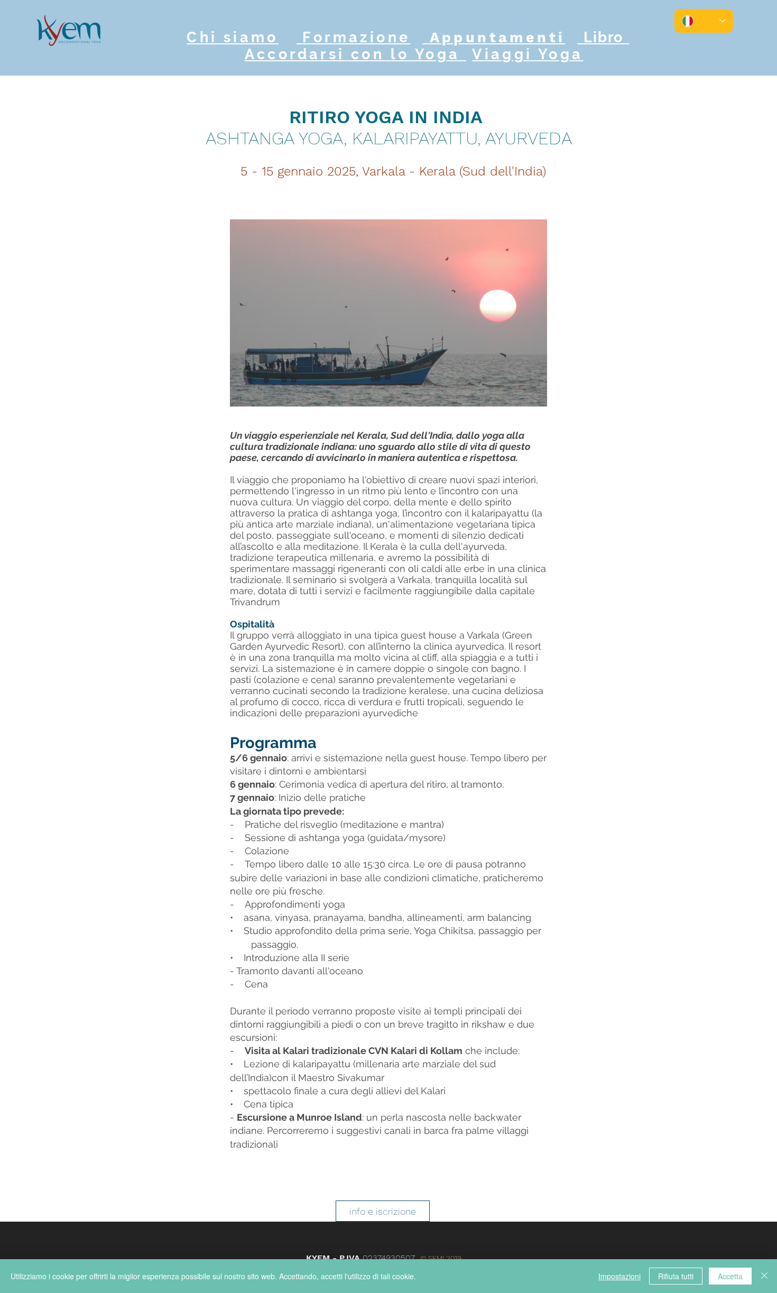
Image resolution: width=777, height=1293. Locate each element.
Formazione (353, 37)
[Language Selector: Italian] (703, 21)
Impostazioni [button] (619, 1276)
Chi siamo (233, 37)
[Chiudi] (764, 1276)
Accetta (730, 1276)
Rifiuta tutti (675, 1276)
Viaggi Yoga (527, 54)
